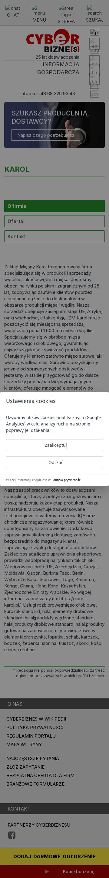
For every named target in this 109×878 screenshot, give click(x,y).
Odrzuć (55, 462)
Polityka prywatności (66, 480)
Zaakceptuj (56, 445)
